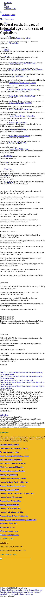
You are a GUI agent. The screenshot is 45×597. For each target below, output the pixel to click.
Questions (19, 38)
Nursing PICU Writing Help (18, 76)
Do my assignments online (9, 452)
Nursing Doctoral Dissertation (11, 497)
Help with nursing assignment (11, 460)
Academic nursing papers (9, 444)
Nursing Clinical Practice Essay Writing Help (24, 89)
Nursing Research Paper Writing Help (22, 116)
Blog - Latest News (7, 19)
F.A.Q (6, 7)
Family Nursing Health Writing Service (22, 83)
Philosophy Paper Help (8, 523)
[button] (7, 596)
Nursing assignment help (9, 475)
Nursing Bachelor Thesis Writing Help (14, 482)
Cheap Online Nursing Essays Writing (14, 448)
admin (28, 38)
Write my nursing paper (9, 531)
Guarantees (8, 3)
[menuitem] (11, 36)
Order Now (4, 415)
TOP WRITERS (10, 9)
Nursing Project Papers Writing (12, 512)
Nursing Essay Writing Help (18, 149)
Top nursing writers (7, 527)
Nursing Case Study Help (17, 122)
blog (5, 5)
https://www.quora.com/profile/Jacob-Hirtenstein (17, 380)
